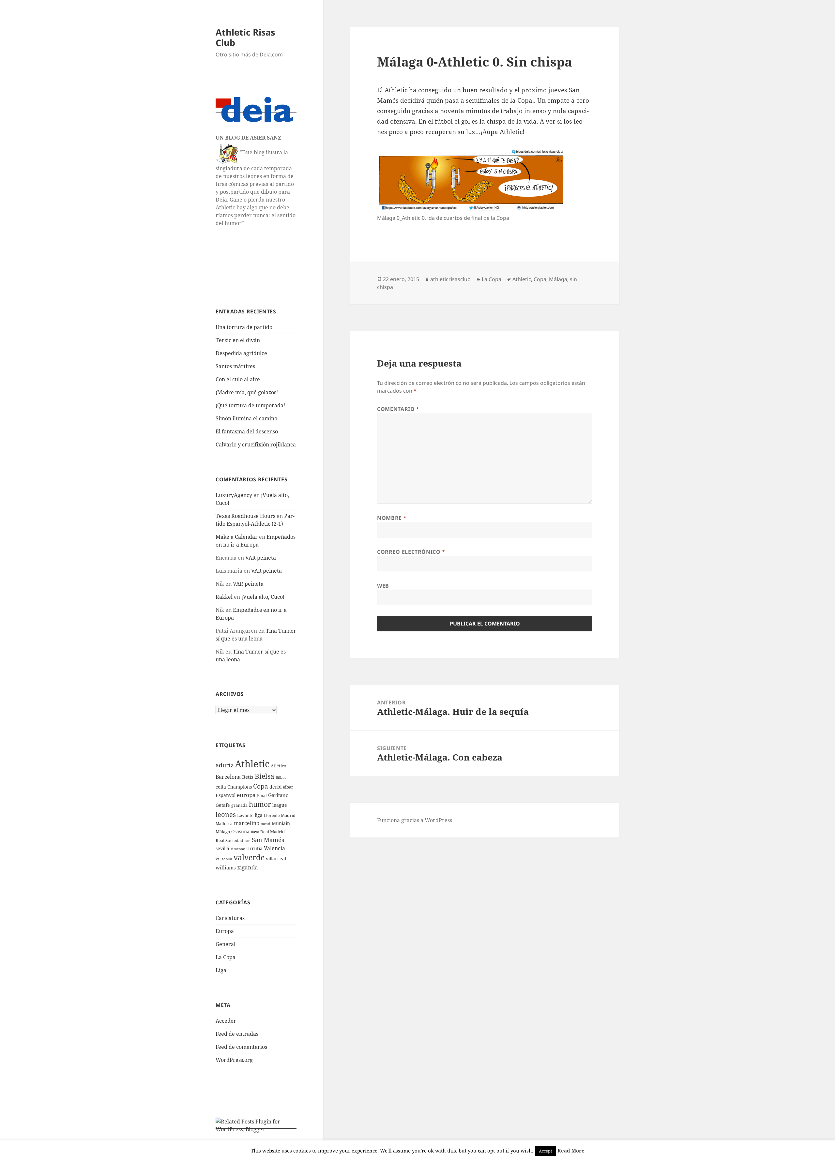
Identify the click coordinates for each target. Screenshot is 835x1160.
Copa (260, 786)
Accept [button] (545, 1151)
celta (221, 787)
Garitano (278, 795)
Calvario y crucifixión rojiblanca (256, 444)
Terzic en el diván (238, 340)
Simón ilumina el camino (246, 418)
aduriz (225, 765)
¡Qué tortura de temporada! (250, 405)
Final (262, 795)
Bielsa (264, 776)
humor (260, 804)
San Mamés (268, 840)
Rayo (255, 832)
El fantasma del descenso (247, 431)
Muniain (281, 823)
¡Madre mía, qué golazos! (247, 392)
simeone (238, 848)
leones (226, 814)
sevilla (222, 848)
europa (246, 795)
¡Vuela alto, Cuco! (262, 596)
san (247, 840)
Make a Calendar (237, 536)
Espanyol (225, 795)
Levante (245, 815)
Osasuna (240, 831)
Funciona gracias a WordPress (414, 820)
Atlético (278, 766)
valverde (249, 857)
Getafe (223, 805)
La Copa (225, 957)
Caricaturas (230, 918)
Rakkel (224, 596)
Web (383, 585)
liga (259, 815)
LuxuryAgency (234, 495)
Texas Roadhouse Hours (245, 516)
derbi (275, 787)
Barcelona (228, 776)
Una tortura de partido (244, 327)
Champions (239, 787)
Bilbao (281, 777)
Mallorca (224, 823)
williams (226, 867)
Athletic (252, 763)
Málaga (223, 832)
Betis (247, 777)
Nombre (391, 517)
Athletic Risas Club (245, 37)
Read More (570, 1150)
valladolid (224, 858)
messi (265, 823)
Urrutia (254, 848)
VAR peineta (260, 557)
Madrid (288, 815)
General (225, 944)
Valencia (274, 848)
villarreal (276, 858)
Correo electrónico (411, 551)
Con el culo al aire (238, 379)
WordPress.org (234, 1059)
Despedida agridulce (241, 353)
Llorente (272, 815)
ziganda (247, 867)
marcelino (246, 823)
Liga (221, 970)
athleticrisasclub (450, 279)
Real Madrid (272, 832)
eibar (288, 787)
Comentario (398, 409)
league (279, 805)
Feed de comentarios (241, 1046)
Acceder (226, 1020)
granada (239, 805)
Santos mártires (235, 366)
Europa (225, 931)
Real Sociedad (229, 840)
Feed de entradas (237, 1033)
